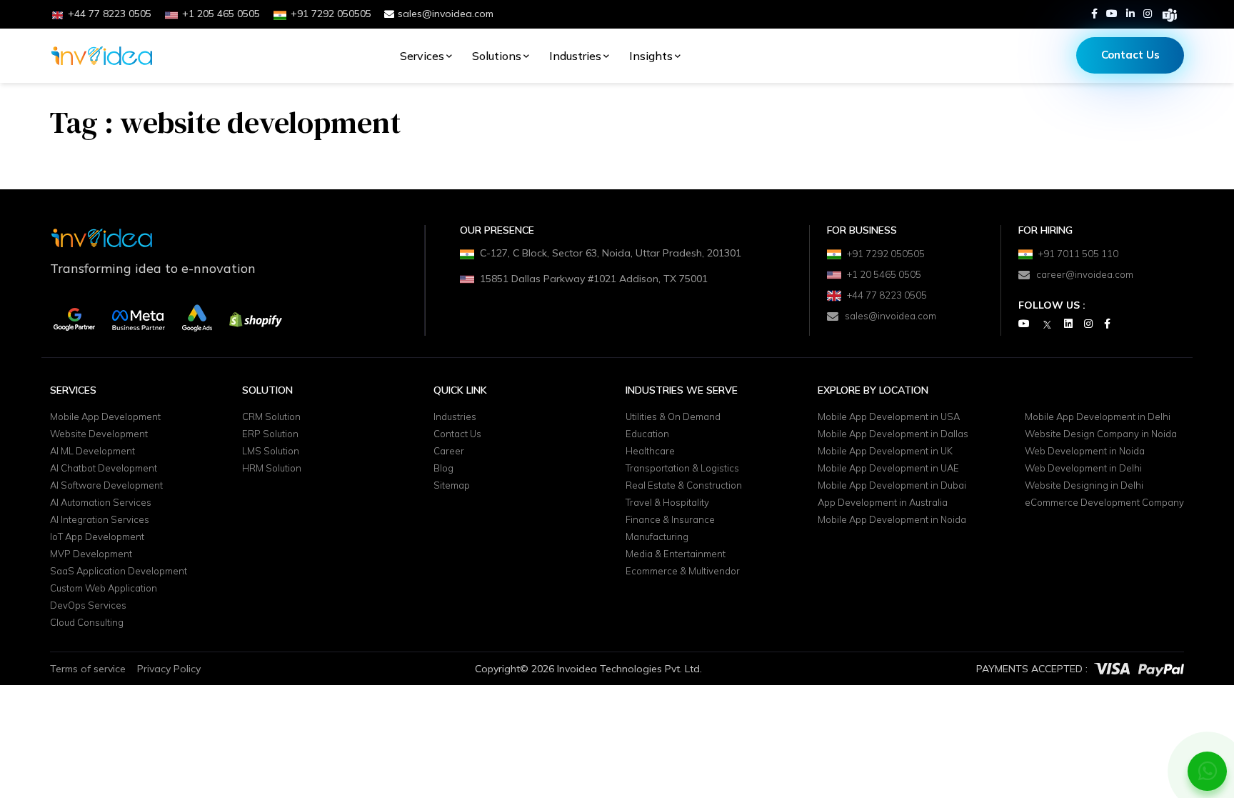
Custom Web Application (103, 588)
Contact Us (1130, 54)
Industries (575, 56)
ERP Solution (270, 434)
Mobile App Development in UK (885, 451)
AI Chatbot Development (103, 468)
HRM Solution (271, 468)
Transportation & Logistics (682, 468)
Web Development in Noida (1085, 451)
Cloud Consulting (87, 623)
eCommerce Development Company (1104, 503)
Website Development (99, 434)
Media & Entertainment (676, 554)
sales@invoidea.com (445, 13)
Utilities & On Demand (673, 417)
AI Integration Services (99, 520)
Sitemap (451, 486)
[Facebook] (1094, 13)
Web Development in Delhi (1083, 468)
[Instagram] (1147, 13)
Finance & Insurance (670, 520)
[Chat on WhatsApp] (1207, 771)
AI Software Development (106, 486)
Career (448, 451)
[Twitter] (1047, 324)
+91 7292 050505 (886, 253)
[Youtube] (1112, 13)
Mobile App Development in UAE (888, 468)
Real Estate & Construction (684, 486)
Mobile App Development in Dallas (893, 434)
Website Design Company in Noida (1101, 434)
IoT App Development (97, 537)
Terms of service (88, 668)
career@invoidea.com (1084, 274)
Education (647, 434)
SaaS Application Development (118, 571)
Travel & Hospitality (667, 503)
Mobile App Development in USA (889, 417)
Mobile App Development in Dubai (892, 486)
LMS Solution (270, 451)
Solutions (496, 56)
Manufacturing (657, 537)
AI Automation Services (100, 503)
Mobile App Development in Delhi (1097, 417)
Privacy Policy (169, 668)
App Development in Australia (883, 503)
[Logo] (102, 56)
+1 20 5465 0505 (884, 274)
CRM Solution (271, 417)
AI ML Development (92, 451)
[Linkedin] (1130, 13)
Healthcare (650, 451)
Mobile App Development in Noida (892, 520)
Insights (651, 56)
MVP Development (91, 554)
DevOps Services (88, 606)
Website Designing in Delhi (1084, 486)
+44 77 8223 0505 (887, 295)
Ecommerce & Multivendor (683, 571)
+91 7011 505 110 (1078, 253)
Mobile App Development (105, 417)
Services (422, 56)
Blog (443, 468)
